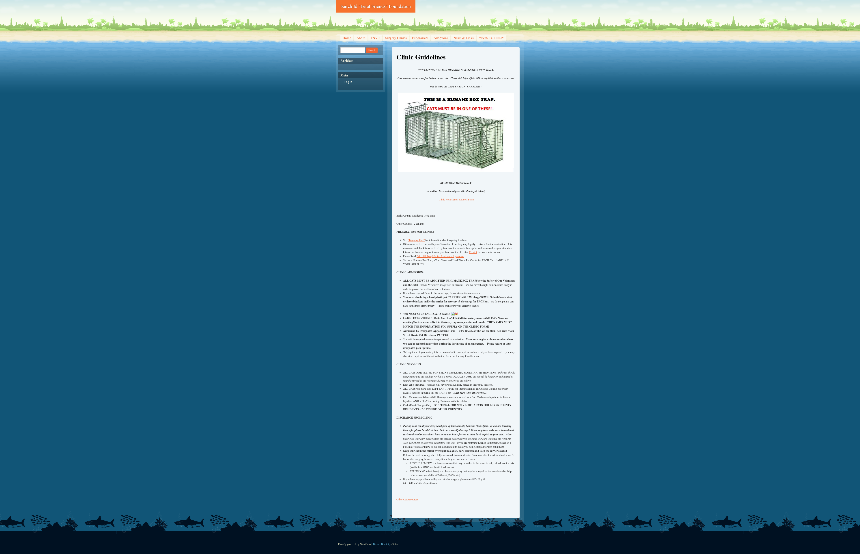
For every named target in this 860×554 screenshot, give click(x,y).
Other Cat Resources (407, 499)
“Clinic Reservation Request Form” (456, 199)
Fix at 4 (473, 252)
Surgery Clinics (396, 37)
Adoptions (441, 37)
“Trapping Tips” (416, 240)
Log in (348, 82)
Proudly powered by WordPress (354, 544)
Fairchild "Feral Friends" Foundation (375, 6)
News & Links (464, 37)
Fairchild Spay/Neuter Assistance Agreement (440, 256)
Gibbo (394, 544)
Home (347, 37)
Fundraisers (420, 37)
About (361, 37)
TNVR (375, 37)
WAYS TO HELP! (491, 37)
